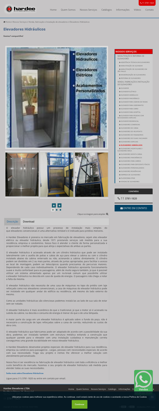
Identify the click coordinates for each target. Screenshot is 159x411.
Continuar (79, 404)
